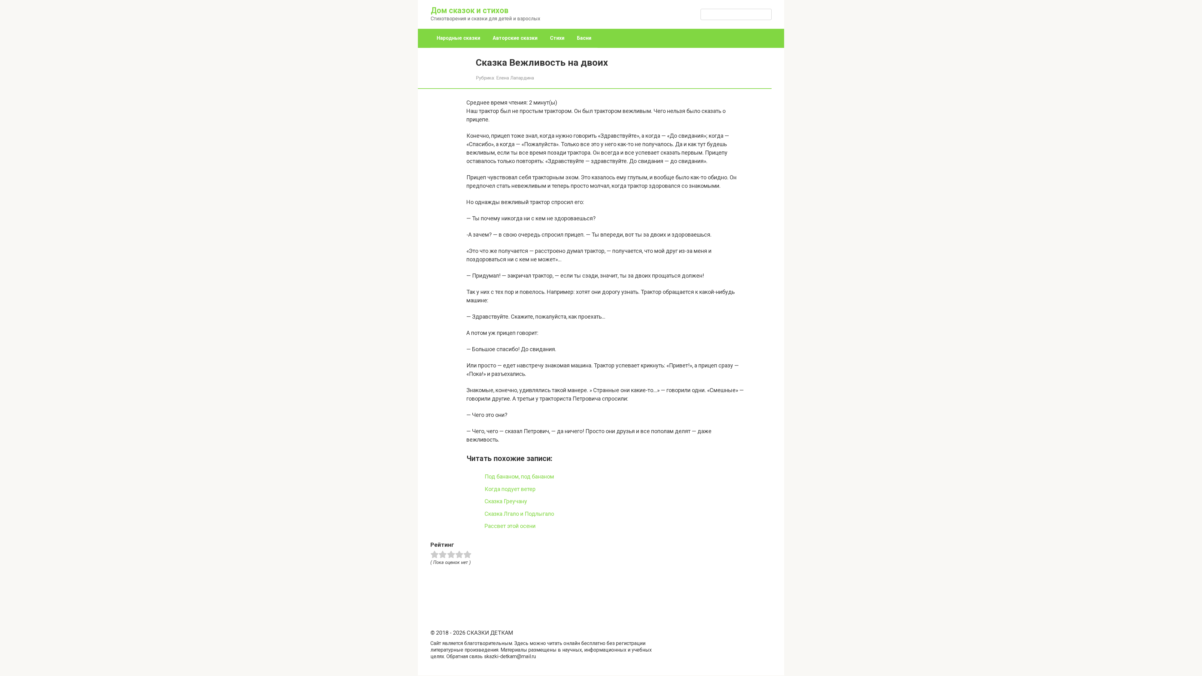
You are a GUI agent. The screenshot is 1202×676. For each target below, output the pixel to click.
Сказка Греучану (506, 501)
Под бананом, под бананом (519, 476)
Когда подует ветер (510, 489)
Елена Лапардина (515, 78)
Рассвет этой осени (510, 526)
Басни (584, 38)
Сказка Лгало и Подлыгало (519, 513)
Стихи (557, 38)
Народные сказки (458, 38)
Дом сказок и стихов (469, 10)
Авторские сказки (515, 38)
